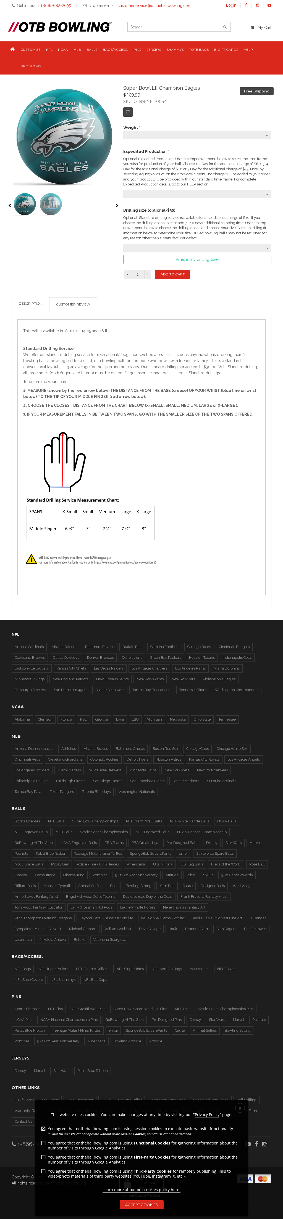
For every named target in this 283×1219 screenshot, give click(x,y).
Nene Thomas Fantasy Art (184, 907)
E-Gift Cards (24, 1100)
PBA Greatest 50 (145, 843)
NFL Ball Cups (95, 980)
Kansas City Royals (204, 759)
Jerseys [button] (154, 49)
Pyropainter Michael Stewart (38, 929)
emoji (183, 853)
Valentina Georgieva (109, 940)
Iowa (120, 719)
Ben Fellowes (255, 929)
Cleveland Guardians (65, 759)
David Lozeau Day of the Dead (147, 896)
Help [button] (248, 49)
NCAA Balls (226, 821)
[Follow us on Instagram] (257, 5)
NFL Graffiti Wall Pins (88, 1009)
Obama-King (74, 875)
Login (231, 5)
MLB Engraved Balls (152, 832)
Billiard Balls (25, 886)
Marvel (255, 843)
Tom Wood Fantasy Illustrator (38, 907)
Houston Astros (168, 759)
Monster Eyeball (57, 886)
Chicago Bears (199, 647)
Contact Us (23, 1121)
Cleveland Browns (30, 657)
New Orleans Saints (112, 679)
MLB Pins (182, 1009)
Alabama (22, 719)
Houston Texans (202, 657)
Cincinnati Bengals (234, 647)
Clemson (45, 719)
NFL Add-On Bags (167, 969)
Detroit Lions (132, 657)
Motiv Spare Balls (29, 864)
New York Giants (150, 679)
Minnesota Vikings (29, 679)
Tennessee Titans (193, 690)
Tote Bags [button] (199, 49)
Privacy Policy (207, 1114)
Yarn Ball (167, 886)
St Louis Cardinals (221, 781)
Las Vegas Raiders (109, 668)
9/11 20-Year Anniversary (136, 875)
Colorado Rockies (104, 759)
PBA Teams (114, 843)
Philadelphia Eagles (219, 679)
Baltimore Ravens (99, 647)
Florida (66, 719)
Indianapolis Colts (237, 657)
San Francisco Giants (147, 781)
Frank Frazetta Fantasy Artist (203, 896)
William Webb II (117, 929)
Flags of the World (226, 864)
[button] (12, 49)
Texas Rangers (62, 792)
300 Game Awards (237, 875)
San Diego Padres (107, 781)
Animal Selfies (90, 886)
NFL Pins (55, 1009)
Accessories (199, 969)
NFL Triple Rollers (53, 969)
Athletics (68, 749)
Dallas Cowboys (66, 657)
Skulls (208, 875)
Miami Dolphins (227, 668)
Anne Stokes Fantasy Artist (36, 896)
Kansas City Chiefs (71, 668)
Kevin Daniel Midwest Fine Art (217, 918)
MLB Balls (64, 832)
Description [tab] (30, 303)
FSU (83, 719)
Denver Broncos (100, 657)
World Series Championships (104, 832)
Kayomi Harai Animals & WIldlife (106, 918)
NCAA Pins (23, 1020)
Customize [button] (30, 49)
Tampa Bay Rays (28, 792)
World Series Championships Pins (225, 1009)
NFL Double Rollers (92, 969)
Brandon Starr (196, 929)
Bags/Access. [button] (115, 49)
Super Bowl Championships (95, 821)
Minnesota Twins (142, 770)
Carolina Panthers (164, 647)
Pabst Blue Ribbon (51, 853)
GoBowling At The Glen (34, 843)
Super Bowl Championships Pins (140, 1009)
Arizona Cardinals (29, 647)
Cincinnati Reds (27, 759)
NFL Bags (23, 969)
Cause (188, 886)
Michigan (154, 719)
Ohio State (202, 719)
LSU (135, 719)
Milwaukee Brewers (105, 770)
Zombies (100, 875)
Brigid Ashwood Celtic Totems (90, 896)
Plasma (21, 875)
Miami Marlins (69, 770)
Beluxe (79, 940)
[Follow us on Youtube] (269, 5)
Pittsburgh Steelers (30, 690)
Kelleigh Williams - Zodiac (163, 918)
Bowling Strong (138, 886)
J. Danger (258, 918)
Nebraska (178, 719)
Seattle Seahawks (109, 690)
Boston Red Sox (165, 749)
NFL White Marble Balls (189, 821)
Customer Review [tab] (73, 304)
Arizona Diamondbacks (34, 749)
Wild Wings (242, 886)
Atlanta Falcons (64, 647)
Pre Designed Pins (167, 1020)
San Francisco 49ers (70, 690)
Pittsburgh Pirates (70, 781)
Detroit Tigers (137, 759)
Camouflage (45, 875)
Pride (191, 875)
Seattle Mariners (185, 781)
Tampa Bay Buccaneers (151, 690)
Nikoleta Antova (53, 940)
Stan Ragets (226, 929)
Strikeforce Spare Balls (215, 853)
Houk (173, 929)
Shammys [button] (175, 49)
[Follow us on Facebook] (246, 5)
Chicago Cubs (197, 749)
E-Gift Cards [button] (226, 49)
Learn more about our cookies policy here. (141, 1189)
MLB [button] (77, 49)
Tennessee (227, 719)
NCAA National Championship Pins (69, 1020)
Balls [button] (92, 49)
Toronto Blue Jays (96, 792)
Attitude (172, 875)
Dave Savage (150, 929)
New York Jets (183, 679)
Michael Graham (82, 929)
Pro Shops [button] (30, 66)
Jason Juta (23, 940)
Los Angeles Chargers (149, 668)
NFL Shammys (63, 980)
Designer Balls (213, 886)
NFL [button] (49, 49)
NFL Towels (226, 969)
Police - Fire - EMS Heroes (98, 864)
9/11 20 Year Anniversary (58, 1041)
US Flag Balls (192, 864)
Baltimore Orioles (130, 749)
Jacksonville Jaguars (32, 668)
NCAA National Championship (202, 832)
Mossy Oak (60, 864)
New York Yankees (212, 770)
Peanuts (21, 853)
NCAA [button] (63, 49)
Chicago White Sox (232, 749)
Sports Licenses (27, 821)
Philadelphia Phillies (31, 781)
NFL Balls (56, 821)
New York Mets (176, 770)
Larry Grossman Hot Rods (91, 907)
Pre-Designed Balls (182, 843)
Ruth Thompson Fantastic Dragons (43, 918)
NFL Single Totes (130, 969)
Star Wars (234, 843)
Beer (114, 886)
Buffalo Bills (132, 647)
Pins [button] (137, 49)
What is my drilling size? (197, 259)
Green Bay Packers (165, 657)
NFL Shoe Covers (29, 980)
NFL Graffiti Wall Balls (144, 821)
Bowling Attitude (127, 1041)
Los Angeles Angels (243, 759)
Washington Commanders (236, 690)
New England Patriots (70, 679)
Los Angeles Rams (190, 668)
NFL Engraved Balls (31, 832)
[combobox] (197, 135)
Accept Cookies (141, 1204)
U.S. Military (163, 864)
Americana (136, 864)
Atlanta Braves (96, 749)
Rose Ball (257, 864)
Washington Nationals (137, 792)
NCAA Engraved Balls (79, 843)
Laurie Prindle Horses (137, 907)
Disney (212, 843)
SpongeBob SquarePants (150, 853)
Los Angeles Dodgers (32, 770)
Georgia (101, 719)
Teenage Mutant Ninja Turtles (98, 853)
